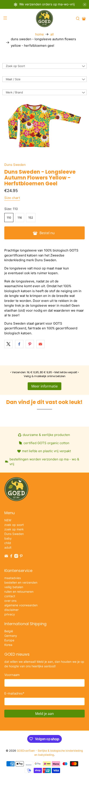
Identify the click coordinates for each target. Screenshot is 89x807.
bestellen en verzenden (20, 582)
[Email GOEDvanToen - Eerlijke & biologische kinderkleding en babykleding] (6, 557)
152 (30, 217)
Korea (8, 645)
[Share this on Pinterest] (30, 344)
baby (8, 538)
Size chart (12, 198)
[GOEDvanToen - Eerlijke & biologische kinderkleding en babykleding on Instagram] (16, 557)
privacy (9, 614)
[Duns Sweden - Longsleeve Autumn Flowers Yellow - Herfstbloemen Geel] (44, 125)
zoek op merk (14, 529)
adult (7, 547)
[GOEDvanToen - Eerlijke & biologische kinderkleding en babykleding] (44, 18)
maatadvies (12, 578)
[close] (85, 4)
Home (39, 34)
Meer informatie (44, 386)
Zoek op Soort (15, 66)
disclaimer (11, 610)
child (7, 543)
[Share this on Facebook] (19, 344)
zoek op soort (14, 525)
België (8, 631)
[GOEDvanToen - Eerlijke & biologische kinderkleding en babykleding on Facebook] (11, 557)
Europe (9, 640)
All (52, 34)
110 (9, 217)
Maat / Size (13, 79)
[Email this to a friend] (40, 344)
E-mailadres (14, 693)
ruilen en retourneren (18, 591)
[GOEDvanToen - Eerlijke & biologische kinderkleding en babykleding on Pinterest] (21, 557)
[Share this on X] (8, 344)
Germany (10, 635)
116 (19, 217)
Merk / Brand (14, 92)
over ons (10, 600)
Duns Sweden (15, 165)
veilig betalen (13, 587)
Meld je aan (44, 713)
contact (9, 596)
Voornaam (12, 675)
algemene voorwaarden (21, 605)
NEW (7, 520)
